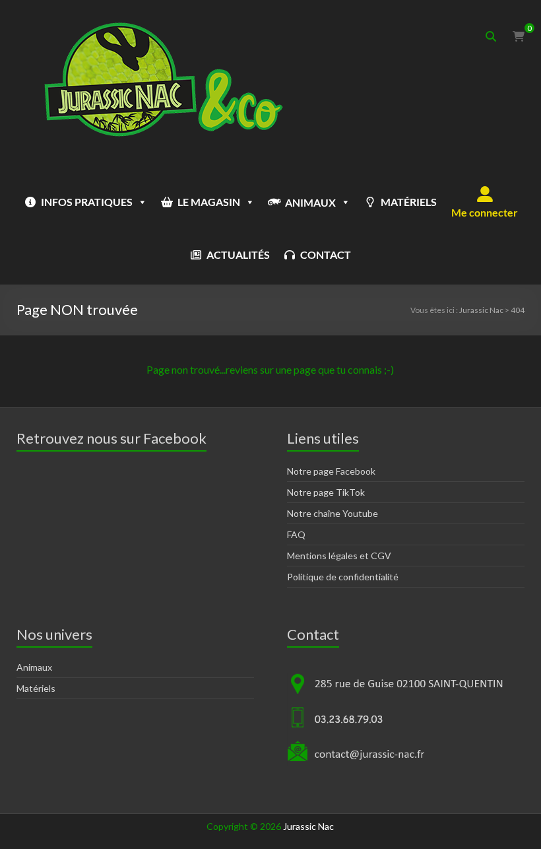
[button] (485, 202)
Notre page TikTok (326, 492)
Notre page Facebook (331, 471)
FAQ (296, 534)
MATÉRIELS (409, 201)
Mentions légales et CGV (339, 555)
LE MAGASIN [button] (208, 201)
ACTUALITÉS (238, 254)
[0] (519, 36)
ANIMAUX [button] (310, 202)
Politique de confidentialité (342, 576)
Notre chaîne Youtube (332, 513)
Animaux (34, 667)
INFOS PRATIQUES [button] (87, 201)
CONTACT (325, 254)
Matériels (35, 688)
